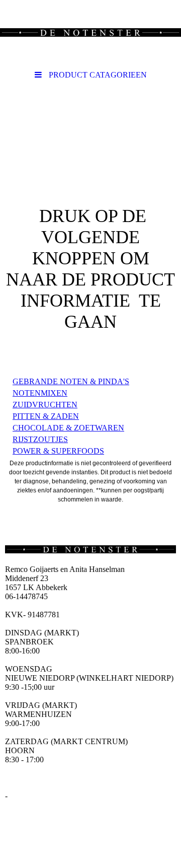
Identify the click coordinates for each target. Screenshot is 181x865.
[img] (90, 32)
